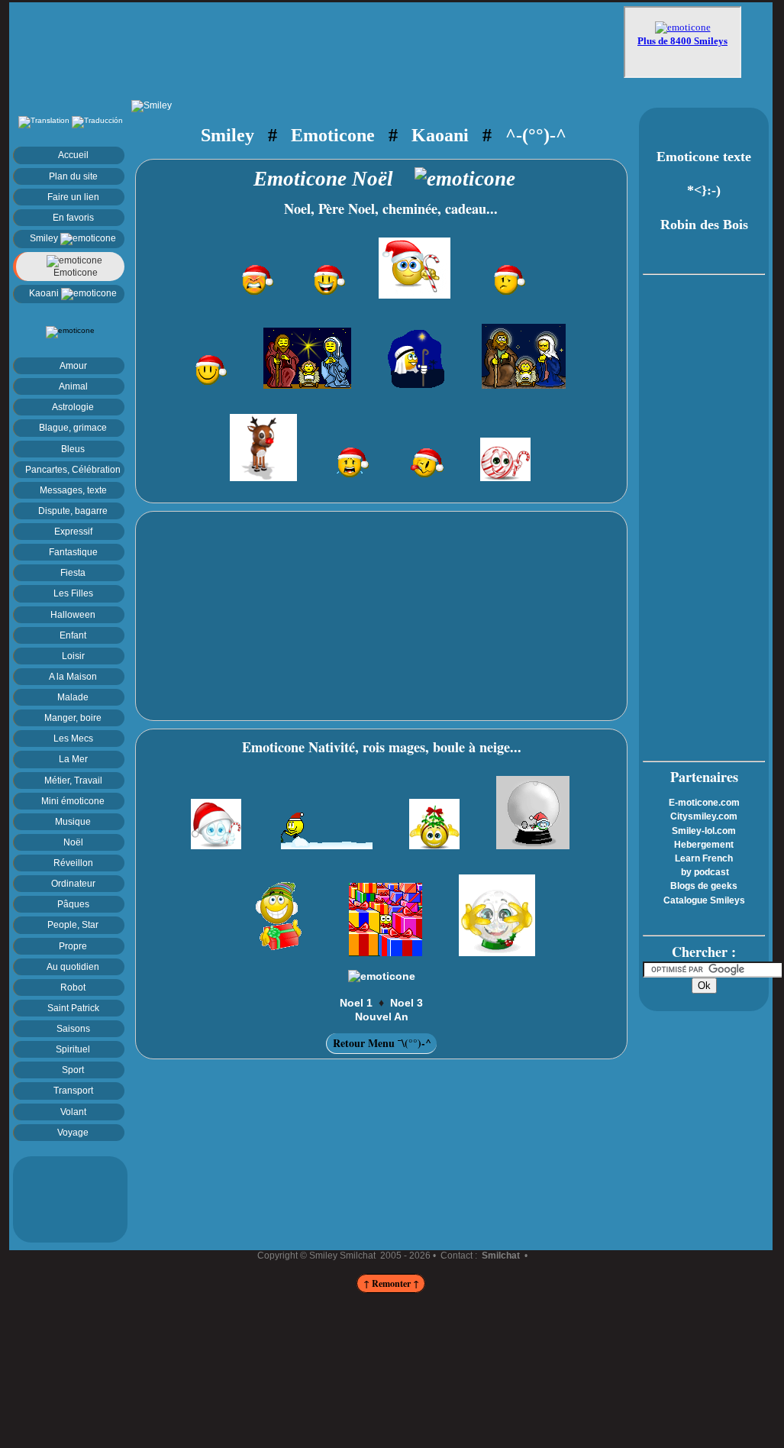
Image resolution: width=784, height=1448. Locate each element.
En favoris (73, 217)
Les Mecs (73, 738)
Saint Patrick (73, 1008)
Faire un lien (73, 197)
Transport (73, 1090)
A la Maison (73, 676)
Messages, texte (73, 490)
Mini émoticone (73, 801)
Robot (72, 987)
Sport (73, 1070)
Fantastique (73, 552)
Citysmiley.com (703, 816)
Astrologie (73, 407)
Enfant (73, 635)
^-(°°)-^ (535, 134)
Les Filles (73, 593)
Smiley (45, 238)
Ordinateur (73, 883)
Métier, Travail (73, 780)
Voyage (73, 1132)
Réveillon (73, 863)
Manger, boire (73, 717)
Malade (73, 697)
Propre (73, 946)
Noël (73, 842)
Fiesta (72, 572)
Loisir (73, 656)
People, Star (72, 924)
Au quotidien (73, 966)
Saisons (73, 1028)
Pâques (73, 904)
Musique (73, 821)
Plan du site (73, 176)
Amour (73, 365)
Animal (73, 386)
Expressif (73, 531)
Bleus (73, 449)
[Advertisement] (318, 43)
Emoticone (74, 272)
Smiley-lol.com (704, 831)
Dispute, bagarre (73, 511)
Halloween (72, 614)
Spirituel (73, 1049)
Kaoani (45, 293)
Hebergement (704, 844)
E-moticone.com (704, 802)
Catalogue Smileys (704, 900)
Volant (73, 1112)
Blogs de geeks (703, 886)
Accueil (73, 155)
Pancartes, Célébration (73, 469)
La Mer (73, 759)
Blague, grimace (73, 427)
